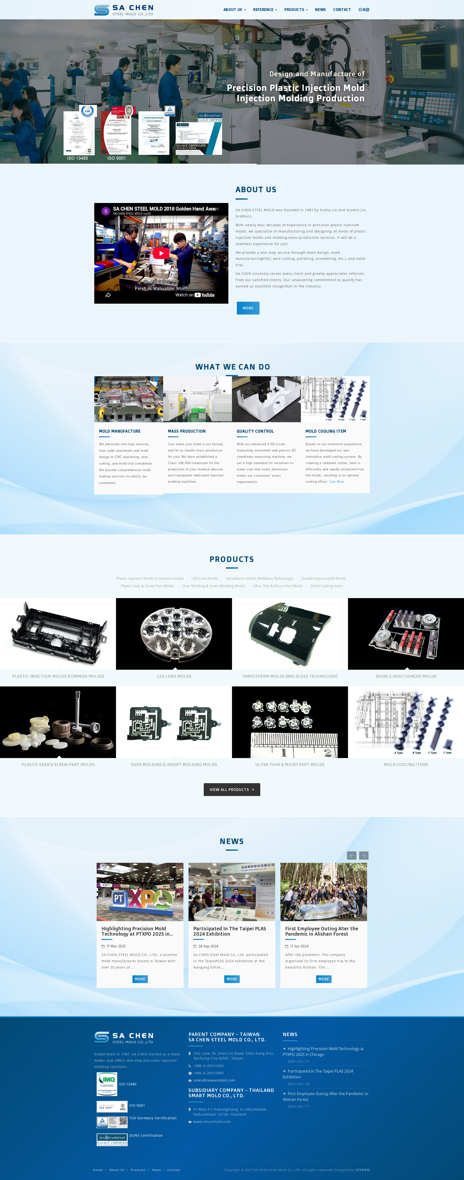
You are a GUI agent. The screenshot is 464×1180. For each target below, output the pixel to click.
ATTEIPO (363, 1170)
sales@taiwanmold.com (214, 1080)
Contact (342, 9)
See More (337, 481)
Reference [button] (264, 9)
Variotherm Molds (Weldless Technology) (259, 578)
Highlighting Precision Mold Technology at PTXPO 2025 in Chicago (136, 931)
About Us (116, 1170)
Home (98, 1170)
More (248, 308)
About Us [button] (234, 9)
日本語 (364, 9)
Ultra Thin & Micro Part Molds (278, 585)
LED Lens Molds (204, 578)
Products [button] (294, 9)
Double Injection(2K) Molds (323, 578)
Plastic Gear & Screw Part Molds (147, 585)
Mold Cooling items (327, 585)
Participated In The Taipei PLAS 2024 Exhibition (229, 931)
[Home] (124, 6)
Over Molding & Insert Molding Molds (213, 585)
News (320, 9)
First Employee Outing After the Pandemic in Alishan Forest (321, 931)
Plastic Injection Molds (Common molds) (149, 578)
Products (138, 1170)
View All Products (230, 789)
